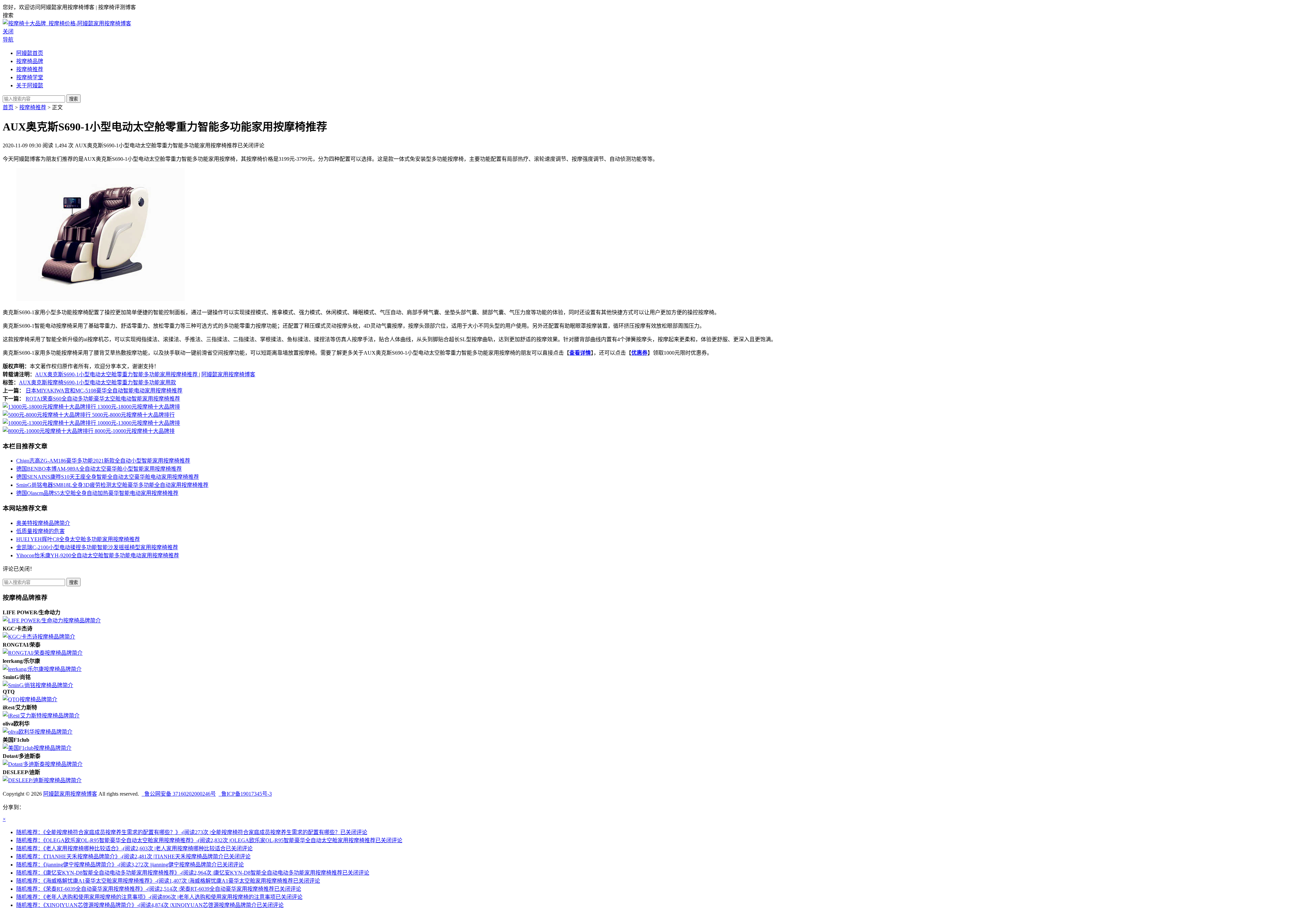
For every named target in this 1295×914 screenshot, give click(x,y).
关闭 (8, 31)
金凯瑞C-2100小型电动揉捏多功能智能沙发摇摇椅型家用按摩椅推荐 (97, 547)
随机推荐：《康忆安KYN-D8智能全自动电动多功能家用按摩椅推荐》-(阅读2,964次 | (192, 873)
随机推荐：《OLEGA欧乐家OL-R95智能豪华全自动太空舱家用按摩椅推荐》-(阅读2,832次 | (209, 840)
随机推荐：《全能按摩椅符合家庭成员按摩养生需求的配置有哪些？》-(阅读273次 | (191, 832)
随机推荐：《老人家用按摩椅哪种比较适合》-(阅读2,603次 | (134, 848)
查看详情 (580, 353)
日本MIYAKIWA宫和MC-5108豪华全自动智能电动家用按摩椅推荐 (104, 390)
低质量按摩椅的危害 (40, 531)
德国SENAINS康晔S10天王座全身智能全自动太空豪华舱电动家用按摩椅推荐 (107, 477)
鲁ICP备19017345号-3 (245, 794)
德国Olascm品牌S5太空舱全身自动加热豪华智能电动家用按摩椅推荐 (97, 493)
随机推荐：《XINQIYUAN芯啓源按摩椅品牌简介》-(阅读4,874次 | (150, 905)
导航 (8, 39)
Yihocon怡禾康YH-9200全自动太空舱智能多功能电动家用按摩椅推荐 (97, 555)
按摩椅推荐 (29, 69)
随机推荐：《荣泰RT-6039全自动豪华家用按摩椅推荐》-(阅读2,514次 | (158, 889)
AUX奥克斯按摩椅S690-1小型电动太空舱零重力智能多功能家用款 (97, 382)
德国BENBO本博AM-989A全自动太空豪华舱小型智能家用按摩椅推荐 (99, 469)
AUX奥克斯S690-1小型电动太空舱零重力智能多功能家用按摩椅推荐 (117, 374)
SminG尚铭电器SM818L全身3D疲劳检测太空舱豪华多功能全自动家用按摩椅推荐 (112, 485)
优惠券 (639, 353)
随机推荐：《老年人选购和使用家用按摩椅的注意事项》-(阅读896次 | (159, 897)
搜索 (73, 98)
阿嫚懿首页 (29, 53)
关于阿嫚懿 (29, 85)
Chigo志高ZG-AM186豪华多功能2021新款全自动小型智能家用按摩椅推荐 (103, 461)
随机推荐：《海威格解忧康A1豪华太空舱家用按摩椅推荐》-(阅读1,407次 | (168, 881)
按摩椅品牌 (29, 61)
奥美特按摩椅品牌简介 (43, 523)
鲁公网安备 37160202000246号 (179, 794)
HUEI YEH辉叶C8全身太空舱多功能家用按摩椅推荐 (78, 539)
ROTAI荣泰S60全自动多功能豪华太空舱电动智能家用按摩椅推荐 (103, 399)
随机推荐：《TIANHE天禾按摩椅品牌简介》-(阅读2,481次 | (133, 856)
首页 (8, 107)
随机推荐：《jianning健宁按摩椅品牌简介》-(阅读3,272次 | (130, 864)
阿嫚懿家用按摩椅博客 (228, 374)
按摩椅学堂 (29, 77)
